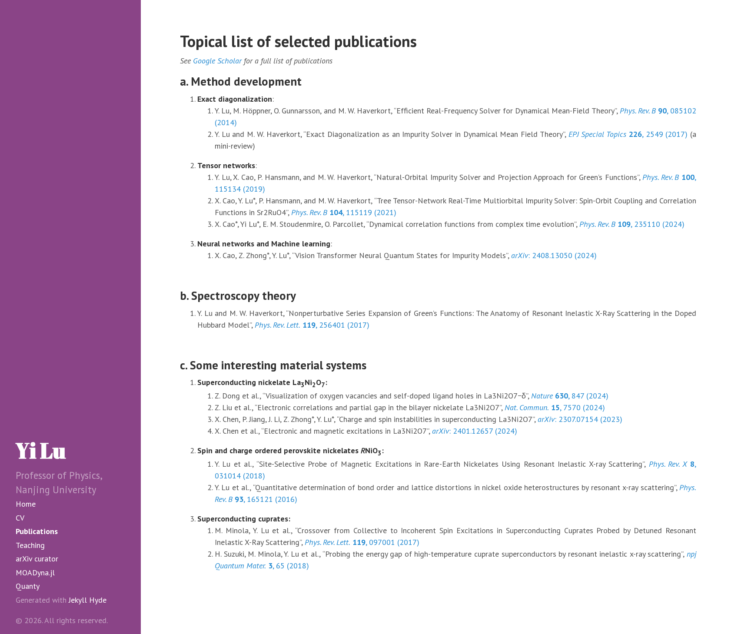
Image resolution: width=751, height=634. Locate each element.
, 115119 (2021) (343, 212)
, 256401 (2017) (312, 325)
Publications (37, 531)
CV (20, 518)
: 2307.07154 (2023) (580, 419)
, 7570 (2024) (555, 407)
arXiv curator (37, 559)
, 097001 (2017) (362, 542)
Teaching (30, 545)
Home (26, 504)
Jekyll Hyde (87, 600)
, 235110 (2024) (632, 224)
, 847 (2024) (569, 396)
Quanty (28, 586)
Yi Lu (41, 450)
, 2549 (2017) (628, 134)
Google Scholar (217, 61)
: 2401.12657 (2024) (474, 431)
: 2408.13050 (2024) (554, 255)
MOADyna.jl (35, 573)
